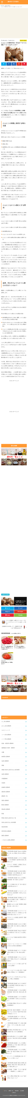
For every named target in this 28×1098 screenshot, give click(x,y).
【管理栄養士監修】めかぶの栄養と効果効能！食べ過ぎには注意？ (16, 878)
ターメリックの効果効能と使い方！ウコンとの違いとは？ (16, 1057)
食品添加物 (5, 826)
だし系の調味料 (6, 721)
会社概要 (22, 1090)
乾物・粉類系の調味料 (8, 743)
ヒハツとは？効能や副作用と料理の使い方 (16, 938)
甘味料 (3, 783)
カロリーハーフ (6, 730)
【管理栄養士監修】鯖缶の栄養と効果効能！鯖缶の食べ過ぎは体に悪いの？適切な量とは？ (16, 1064)
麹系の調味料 (5, 835)
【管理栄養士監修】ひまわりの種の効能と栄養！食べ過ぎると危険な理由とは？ (16, 925)
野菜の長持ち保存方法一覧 (9, 818)
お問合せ (14, 1092)
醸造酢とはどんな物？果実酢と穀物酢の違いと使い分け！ (16, 905)
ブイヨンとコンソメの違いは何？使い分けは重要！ (16, 964)
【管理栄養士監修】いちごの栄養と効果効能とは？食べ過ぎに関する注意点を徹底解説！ (16, 1044)
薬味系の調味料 (6, 594)
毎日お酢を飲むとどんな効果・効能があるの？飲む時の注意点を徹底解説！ (16, 1038)
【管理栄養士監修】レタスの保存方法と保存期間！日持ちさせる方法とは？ (16, 998)
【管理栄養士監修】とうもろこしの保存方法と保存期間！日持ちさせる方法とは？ (16, 892)
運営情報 (17, 1090)
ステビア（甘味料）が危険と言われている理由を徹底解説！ (16, 865)
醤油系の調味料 (6, 809)
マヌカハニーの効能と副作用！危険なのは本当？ (16, 918)
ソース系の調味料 (6, 734)
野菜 (3, 813)
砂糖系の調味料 (6, 787)
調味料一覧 (5, 796)
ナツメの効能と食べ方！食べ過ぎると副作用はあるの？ (16, 885)
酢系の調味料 (5, 804)
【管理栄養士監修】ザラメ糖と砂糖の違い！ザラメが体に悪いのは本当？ (16, 1024)
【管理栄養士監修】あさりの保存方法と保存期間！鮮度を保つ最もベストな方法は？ (16, 985)
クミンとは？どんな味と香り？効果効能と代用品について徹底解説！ (16, 971)
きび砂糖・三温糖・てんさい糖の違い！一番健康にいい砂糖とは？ (16, 1070)
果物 (3, 765)
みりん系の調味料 (6, 726)
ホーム (5, 1090)
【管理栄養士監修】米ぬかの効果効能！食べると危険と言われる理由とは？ (16, 853)
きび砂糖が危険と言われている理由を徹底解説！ (16, 1004)
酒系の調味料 (5, 800)
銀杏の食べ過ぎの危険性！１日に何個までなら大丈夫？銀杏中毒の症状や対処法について (16, 1011)
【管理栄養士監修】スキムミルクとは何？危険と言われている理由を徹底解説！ (16, 958)
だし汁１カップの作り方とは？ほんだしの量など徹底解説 (16, 977)
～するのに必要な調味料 (8, 840)
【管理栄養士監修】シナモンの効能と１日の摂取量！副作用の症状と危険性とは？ (16, 859)
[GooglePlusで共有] (19, 63)
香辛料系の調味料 (6, 831)
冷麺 (3, 752)
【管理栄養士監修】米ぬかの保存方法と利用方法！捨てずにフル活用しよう (16, 932)
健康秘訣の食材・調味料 (8, 747)
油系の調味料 (5, 774)
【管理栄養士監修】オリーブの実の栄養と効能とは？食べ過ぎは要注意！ (16, 952)
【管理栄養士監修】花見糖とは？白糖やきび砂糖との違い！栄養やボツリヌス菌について (16, 899)
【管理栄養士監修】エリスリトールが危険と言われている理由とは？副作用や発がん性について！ (16, 912)
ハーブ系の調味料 (6, 739)
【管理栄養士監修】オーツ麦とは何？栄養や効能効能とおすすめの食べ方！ (16, 1018)
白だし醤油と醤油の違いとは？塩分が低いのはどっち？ (16, 1077)
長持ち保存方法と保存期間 (9, 822)
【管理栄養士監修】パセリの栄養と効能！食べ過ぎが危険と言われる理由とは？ (16, 1051)
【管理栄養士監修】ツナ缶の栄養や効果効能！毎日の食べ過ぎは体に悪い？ (16, 991)
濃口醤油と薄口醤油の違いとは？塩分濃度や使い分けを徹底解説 (16, 1030)
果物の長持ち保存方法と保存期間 (10, 769)
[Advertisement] (14, 23)
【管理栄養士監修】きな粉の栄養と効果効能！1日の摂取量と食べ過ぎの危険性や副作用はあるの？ (16, 872)
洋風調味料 (5, 778)
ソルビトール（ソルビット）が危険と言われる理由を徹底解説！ (16, 944)
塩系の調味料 (5, 761)
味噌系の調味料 (6, 756)
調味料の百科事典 (13, 1095)
